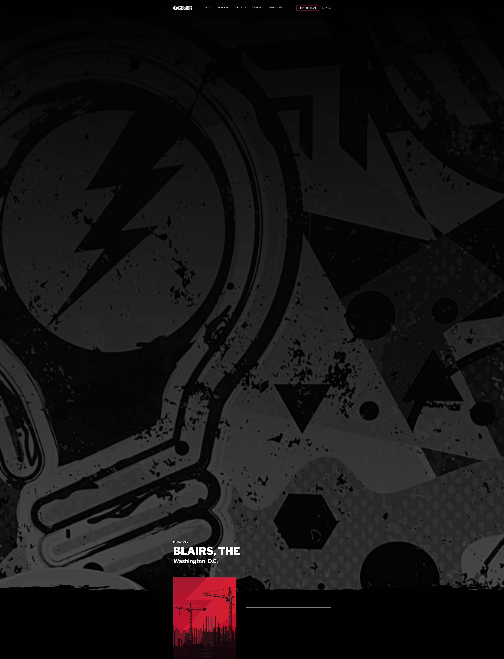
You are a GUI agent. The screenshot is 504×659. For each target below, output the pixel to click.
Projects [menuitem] (240, 7)
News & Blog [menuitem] (277, 7)
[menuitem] (223, 8)
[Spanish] (329, 7)
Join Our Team (308, 8)
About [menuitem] (208, 7)
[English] (323, 7)
